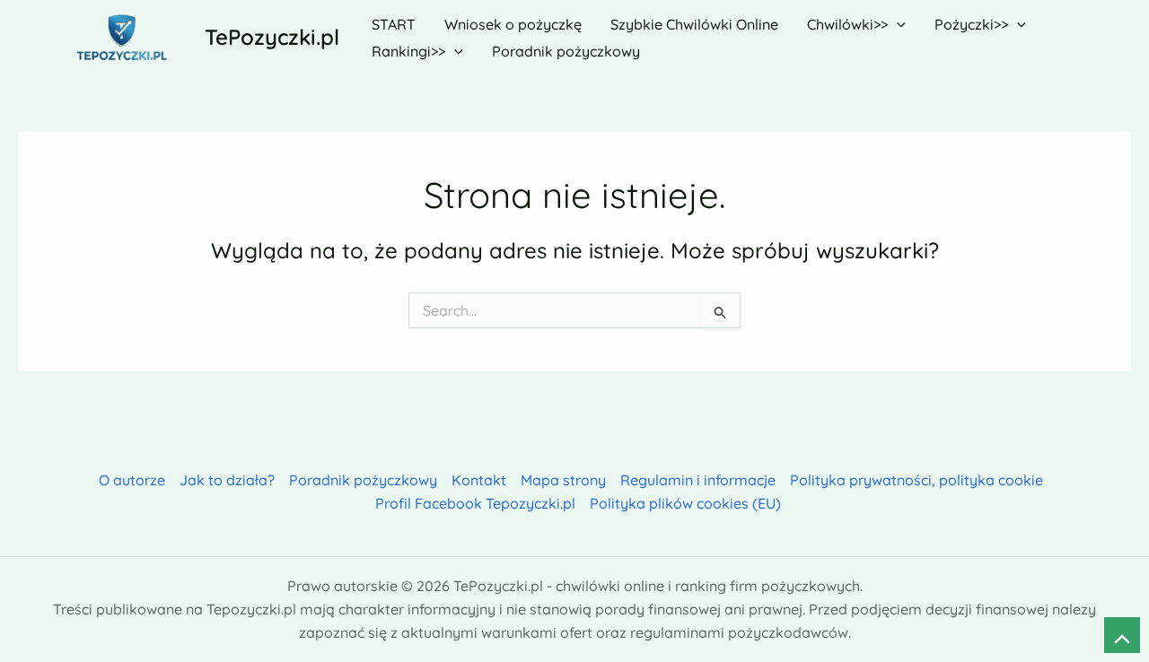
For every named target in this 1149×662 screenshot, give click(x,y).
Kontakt (479, 480)
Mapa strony (563, 480)
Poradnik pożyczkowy (363, 480)
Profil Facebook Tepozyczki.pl (475, 503)
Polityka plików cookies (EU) (685, 503)
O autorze (132, 480)
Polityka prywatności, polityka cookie (916, 480)
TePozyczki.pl (272, 36)
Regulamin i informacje (698, 480)
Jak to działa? (227, 480)
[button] (897, 24)
